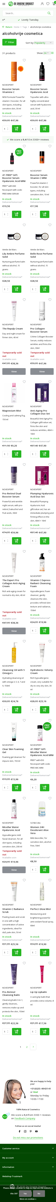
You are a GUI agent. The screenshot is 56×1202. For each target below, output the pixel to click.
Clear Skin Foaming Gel (13, 751)
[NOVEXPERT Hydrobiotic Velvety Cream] (42, 652)
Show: (40, 52)
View (14, 371)
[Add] (16, 128)
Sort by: (30, 42)
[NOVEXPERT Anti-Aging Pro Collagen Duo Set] (42, 393)
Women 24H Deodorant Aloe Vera (39, 830)
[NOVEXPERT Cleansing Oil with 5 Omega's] (14, 652)
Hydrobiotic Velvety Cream (41, 672)
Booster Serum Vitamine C (10, 91)
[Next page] (33, 1047)
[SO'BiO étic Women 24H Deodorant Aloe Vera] (42, 809)
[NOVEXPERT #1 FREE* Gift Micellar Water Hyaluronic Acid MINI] (42, 731)
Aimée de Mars (9, 249)
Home (16, 27)
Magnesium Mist (11, 410)
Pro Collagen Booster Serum (38, 330)
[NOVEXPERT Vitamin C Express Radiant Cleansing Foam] (42, 562)
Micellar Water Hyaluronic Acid (11, 829)
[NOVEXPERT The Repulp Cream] (14, 310)
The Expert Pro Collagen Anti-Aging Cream (13, 583)
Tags (25, 27)
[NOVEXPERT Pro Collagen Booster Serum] (42, 310)
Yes (25, 1193)
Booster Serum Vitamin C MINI (38, 177)
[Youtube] (36, 1131)
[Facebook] (19, 1131)
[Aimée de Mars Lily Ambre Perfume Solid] (14, 236)
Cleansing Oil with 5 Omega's (13, 672)
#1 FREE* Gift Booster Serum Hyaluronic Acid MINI (14, 178)
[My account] (42, 4)
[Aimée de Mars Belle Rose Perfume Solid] (42, 236)
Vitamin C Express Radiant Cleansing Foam (40, 583)
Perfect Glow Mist (40, 909)
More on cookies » (28, 1199)
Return (8, 27)
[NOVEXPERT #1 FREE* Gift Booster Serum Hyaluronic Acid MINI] (14, 157)
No (39, 1193)
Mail (35, 1091)
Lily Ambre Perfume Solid (13, 255)
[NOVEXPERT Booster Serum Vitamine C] (14, 71)
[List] (52, 53)
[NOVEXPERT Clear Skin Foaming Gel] (14, 731)
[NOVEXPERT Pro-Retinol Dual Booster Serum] (14, 475)
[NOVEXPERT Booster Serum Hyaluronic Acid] (42, 71)
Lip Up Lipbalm (38, 992)
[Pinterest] (31, 1131)
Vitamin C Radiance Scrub (13, 911)
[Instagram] (25, 1131)
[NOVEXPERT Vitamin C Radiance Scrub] (14, 891)
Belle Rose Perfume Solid (41, 255)
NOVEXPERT (8, 84)
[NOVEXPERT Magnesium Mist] (14, 393)
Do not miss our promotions (28, 1137)
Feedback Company (24, 1118)
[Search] (49, 13)
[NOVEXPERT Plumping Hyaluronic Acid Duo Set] (42, 475)
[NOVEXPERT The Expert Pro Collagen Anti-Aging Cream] (14, 562)
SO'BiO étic (35, 822)
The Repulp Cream (12, 328)
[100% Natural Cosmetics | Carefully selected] (24, 4)
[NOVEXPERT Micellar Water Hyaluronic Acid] (14, 809)
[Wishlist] (47, 4)
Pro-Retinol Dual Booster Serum (11, 495)
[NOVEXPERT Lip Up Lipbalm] (42, 974)
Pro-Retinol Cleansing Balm (11, 994)
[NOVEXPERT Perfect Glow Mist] (42, 891)
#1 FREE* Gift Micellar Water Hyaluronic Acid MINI (42, 752)
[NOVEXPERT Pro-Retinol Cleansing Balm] (14, 974)
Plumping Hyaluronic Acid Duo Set (42, 495)
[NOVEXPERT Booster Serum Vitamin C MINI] (42, 157)
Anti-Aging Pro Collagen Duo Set (40, 412)
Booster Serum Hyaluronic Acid (39, 91)
